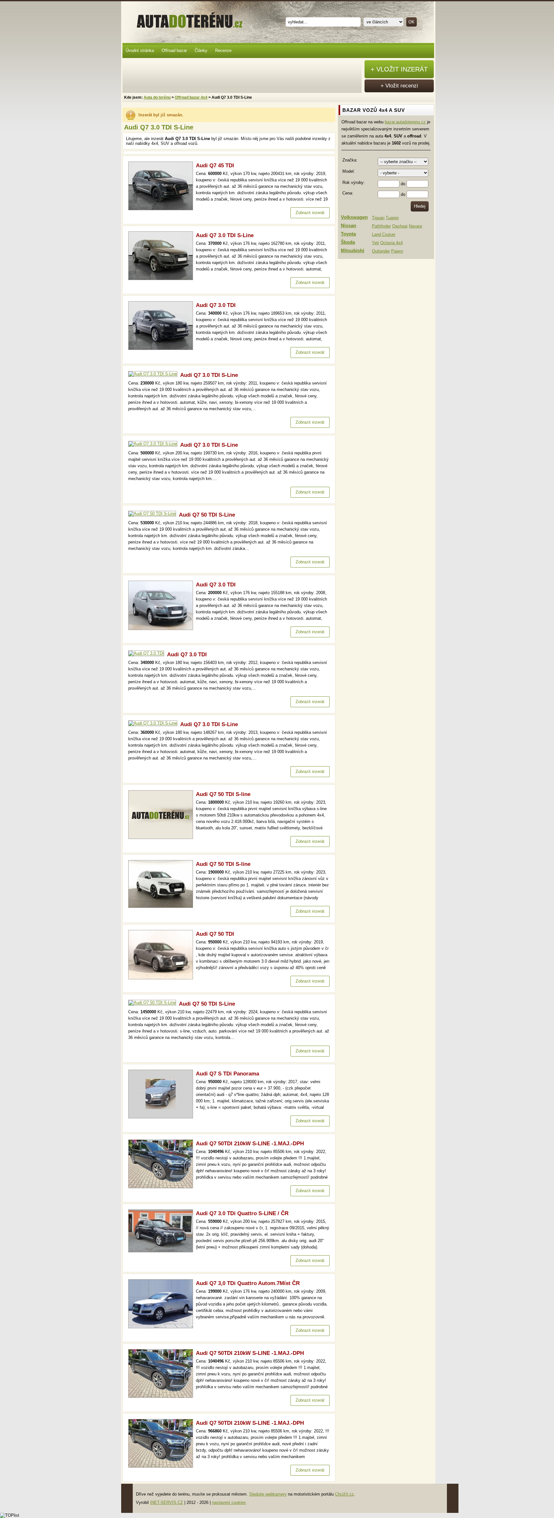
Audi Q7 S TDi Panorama (227, 1074)
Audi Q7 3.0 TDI (216, 305)
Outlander (381, 251)
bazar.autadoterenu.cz (405, 122)
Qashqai (399, 226)
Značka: (349, 160)
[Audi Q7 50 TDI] (162, 977)
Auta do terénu (186, 19)
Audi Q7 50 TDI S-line (223, 794)
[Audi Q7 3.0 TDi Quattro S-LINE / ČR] (162, 1250)
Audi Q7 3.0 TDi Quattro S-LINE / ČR (242, 1213)
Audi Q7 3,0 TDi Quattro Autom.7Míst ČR (248, 1283)
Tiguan (378, 217)
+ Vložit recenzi (399, 86)
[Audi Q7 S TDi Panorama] (162, 1117)
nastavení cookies (229, 1502)
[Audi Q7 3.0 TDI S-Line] (162, 278)
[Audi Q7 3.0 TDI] (162, 348)
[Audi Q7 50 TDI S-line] (162, 837)
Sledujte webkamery (268, 1494)
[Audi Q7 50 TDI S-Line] (153, 513)
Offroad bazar (174, 50)
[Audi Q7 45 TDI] (162, 208)
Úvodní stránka (140, 50)
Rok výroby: (353, 182)
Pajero (397, 251)
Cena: (347, 193)
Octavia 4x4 (391, 242)
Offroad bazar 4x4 (191, 97)
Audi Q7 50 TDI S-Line (207, 515)
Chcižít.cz (344, 1494)
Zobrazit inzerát (310, 212)
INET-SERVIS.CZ (166, 1502)
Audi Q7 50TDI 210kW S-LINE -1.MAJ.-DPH (250, 1144)
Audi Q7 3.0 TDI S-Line (225, 235)
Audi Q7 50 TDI (215, 934)
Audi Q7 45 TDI (215, 165)
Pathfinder (381, 226)
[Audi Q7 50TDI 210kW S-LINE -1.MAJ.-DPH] (162, 1186)
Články (201, 50)
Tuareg (392, 217)
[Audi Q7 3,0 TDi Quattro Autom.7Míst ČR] (162, 1326)
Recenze (223, 50)
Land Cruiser (383, 234)
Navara (415, 226)
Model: (348, 171)
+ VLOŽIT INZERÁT (399, 69)
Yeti (375, 242)
